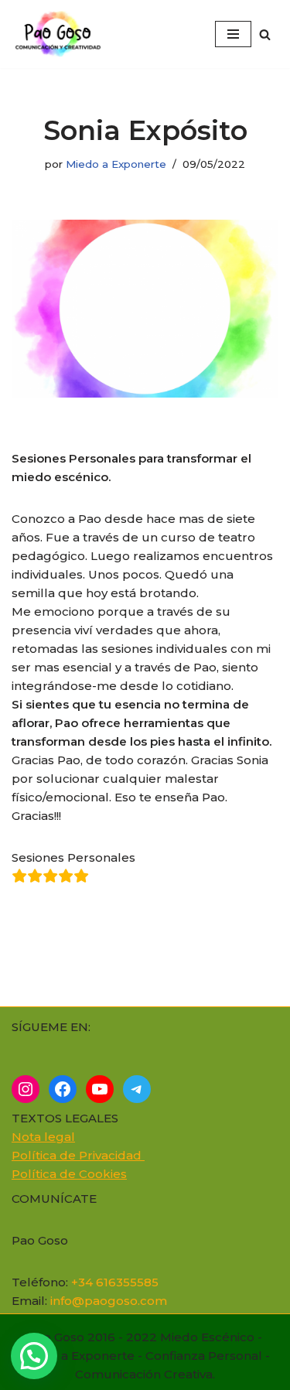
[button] (34, 1356)
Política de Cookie (66, 1173)
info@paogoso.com (108, 1300)
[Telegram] (137, 1089)
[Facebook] (63, 1089)
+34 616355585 (115, 1282)
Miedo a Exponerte (116, 164)
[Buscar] (265, 34)
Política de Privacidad (78, 1155)
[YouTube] (100, 1089)
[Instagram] (25, 1089)
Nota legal (43, 1136)
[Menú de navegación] (233, 34)
